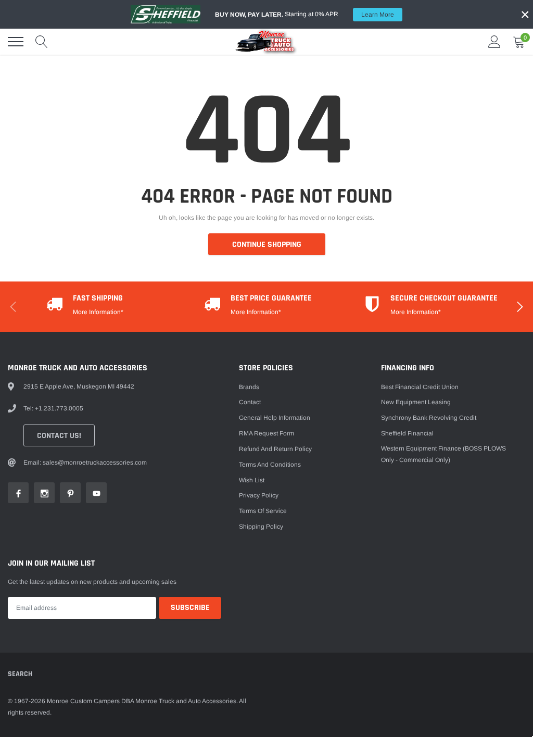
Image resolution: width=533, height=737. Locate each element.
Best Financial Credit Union (420, 387)
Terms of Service (263, 511)
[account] (494, 41)
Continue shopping (266, 244)
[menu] (15, 41)
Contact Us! (59, 435)
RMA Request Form (266, 433)
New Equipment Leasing (416, 402)
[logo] (266, 41)
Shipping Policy (261, 526)
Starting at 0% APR (304, 14)
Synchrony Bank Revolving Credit (428, 417)
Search (20, 674)
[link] (18, 492)
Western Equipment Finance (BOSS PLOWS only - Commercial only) (443, 454)
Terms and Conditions (270, 464)
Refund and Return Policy (275, 449)
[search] (41, 42)
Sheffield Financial (407, 433)
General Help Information (274, 417)
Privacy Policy (258, 495)
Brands (249, 387)
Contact (250, 402)
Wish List (251, 480)
